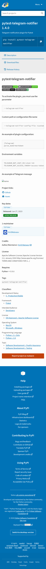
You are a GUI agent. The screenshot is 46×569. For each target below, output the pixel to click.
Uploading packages (22, 390)
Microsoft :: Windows (14, 328)
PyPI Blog (22, 414)
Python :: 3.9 (11, 338)
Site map (23, 520)
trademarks (20, 511)
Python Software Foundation (25, 518)
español (22, 543)
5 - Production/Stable (14, 295)
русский (27, 548)
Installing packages (22, 386)
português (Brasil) (12, 545)
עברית (34, 548)
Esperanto (41, 548)
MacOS (8, 325)
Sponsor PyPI (23, 451)
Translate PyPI (22, 448)
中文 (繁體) (18, 548)
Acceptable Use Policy (22, 481)
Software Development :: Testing (19, 348)
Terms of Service (22, 468)
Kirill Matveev (23, 245)
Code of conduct (21, 475)
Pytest (8, 303)
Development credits (22, 454)
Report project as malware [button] (23, 355)
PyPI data (7, 207)
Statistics (23, 420)
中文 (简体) (8, 548)
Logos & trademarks (23, 424)
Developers (10, 310)
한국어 (25, 550)
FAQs (23, 399)
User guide (22, 393)
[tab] (23, 55)
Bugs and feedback (23, 441)
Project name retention (22, 396)
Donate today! (23, 504)
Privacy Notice (22, 478)
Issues (7, 196)
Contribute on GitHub (22, 444)
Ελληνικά (33, 545)
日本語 (36, 543)
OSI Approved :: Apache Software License (22, 317)
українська (24, 545)
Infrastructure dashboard (22, 417)
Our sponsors (23, 427)
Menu (37, 4)
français (29, 543)
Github (7, 192)
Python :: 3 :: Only (13, 335)
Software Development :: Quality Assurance (23, 345)
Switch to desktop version (23, 532)
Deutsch (40, 545)
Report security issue (23, 472)
